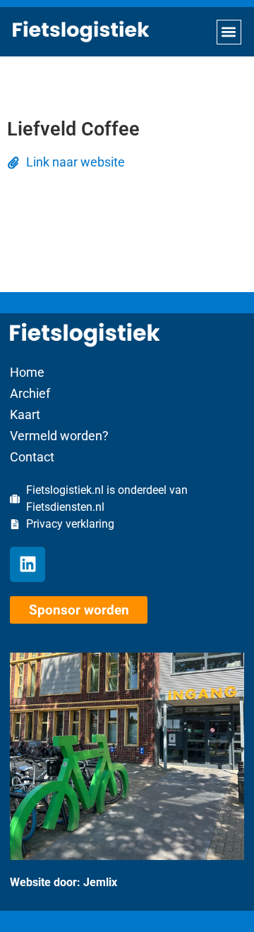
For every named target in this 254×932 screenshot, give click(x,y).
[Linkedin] (27, 564)
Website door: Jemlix (63, 882)
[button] (229, 32)
